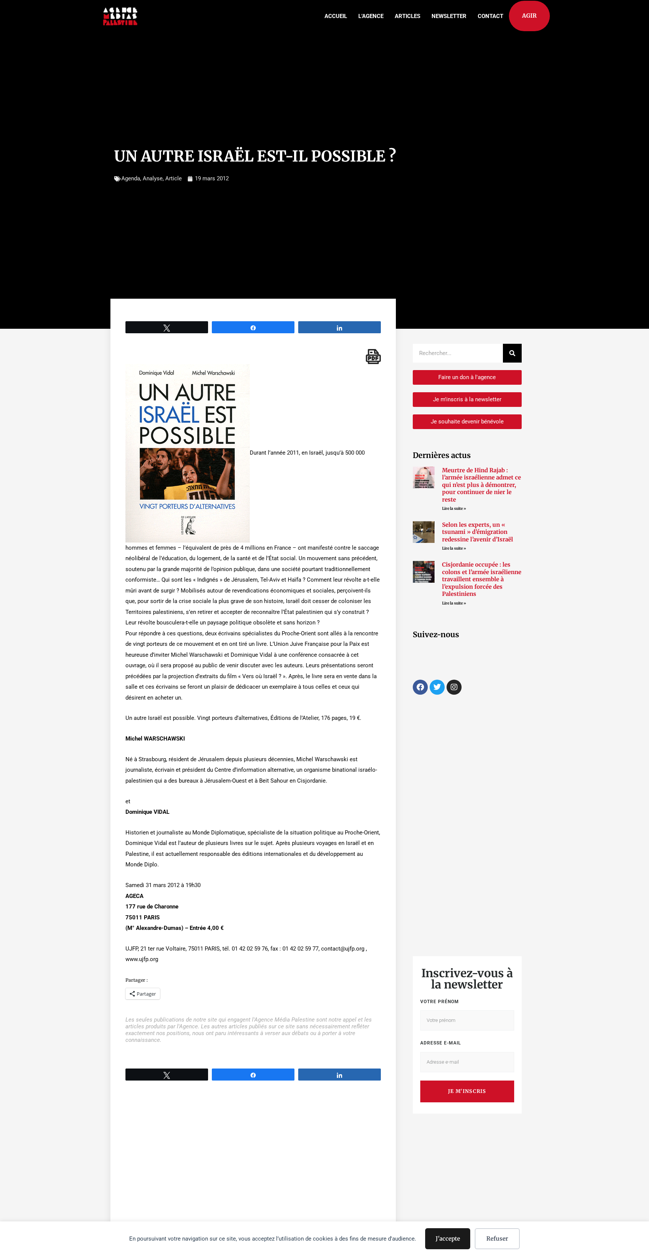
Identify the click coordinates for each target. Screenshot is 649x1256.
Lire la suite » (454, 508)
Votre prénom (439, 1001)
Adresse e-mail (440, 1043)
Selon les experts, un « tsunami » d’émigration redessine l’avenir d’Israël (477, 532)
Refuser (497, 1238)
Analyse (153, 178)
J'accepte (448, 1238)
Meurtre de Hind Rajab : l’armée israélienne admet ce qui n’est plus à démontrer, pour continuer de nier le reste (481, 485)
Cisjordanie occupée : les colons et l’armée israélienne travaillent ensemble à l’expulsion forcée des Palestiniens (481, 579)
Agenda (130, 178)
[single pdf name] (373, 356)
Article (173, 178)
